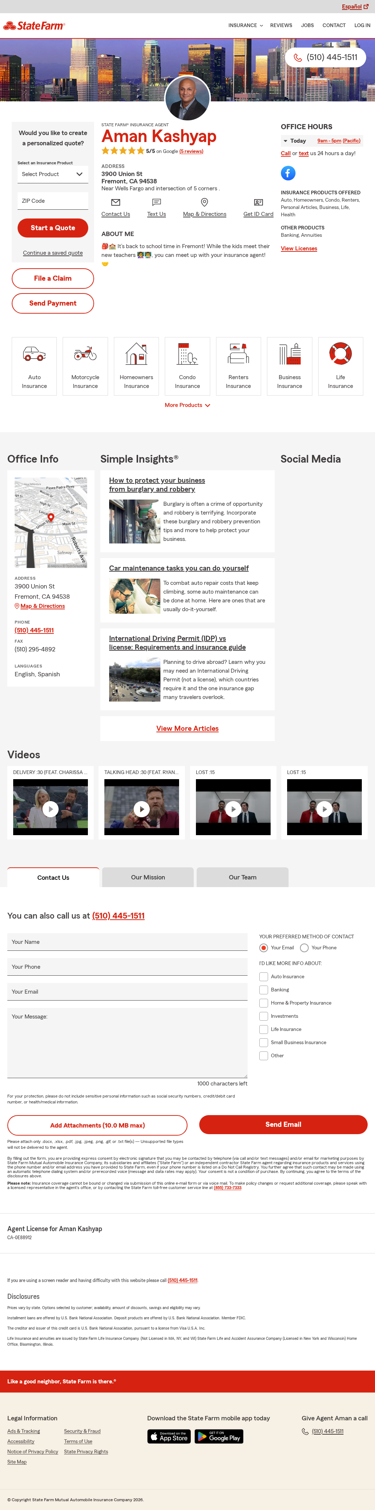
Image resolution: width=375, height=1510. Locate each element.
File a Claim (53, 278)
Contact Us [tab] (53, 877)
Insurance (243, 25)
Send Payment (53, 303)
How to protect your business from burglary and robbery (157, 485)
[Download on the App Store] (169, 1436)
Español (352, 7)
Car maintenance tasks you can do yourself (179, 568)
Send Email (283, 1124)
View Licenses (299, 248)
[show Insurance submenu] (260, 26)
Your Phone (26, 967)
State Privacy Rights (86, 1451)
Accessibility (20, 1441)
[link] (34, 25)
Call (286, 153)
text (304, 153)
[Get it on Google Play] (219, 1436)
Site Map (17, 1462)
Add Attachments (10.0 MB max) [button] (97, 1125)
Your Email (25, 992)
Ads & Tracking (23, 1431)
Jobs (307, 25)
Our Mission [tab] (148, 877)
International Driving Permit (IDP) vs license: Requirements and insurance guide (177, 643)
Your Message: (30, 1017)
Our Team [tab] (243, 877)
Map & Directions (43, 606)
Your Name (26, 942)
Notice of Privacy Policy (32, 1451)
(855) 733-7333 (227, 1187)
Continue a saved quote (53, 253)
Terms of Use (78, 1441)
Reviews (281, 25)
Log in (362, 25)
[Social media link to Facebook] (288, 173)
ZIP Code (33, 201)
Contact (334, 25)
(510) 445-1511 (34, 630)
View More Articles (187, 728)
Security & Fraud (82, 1431)
